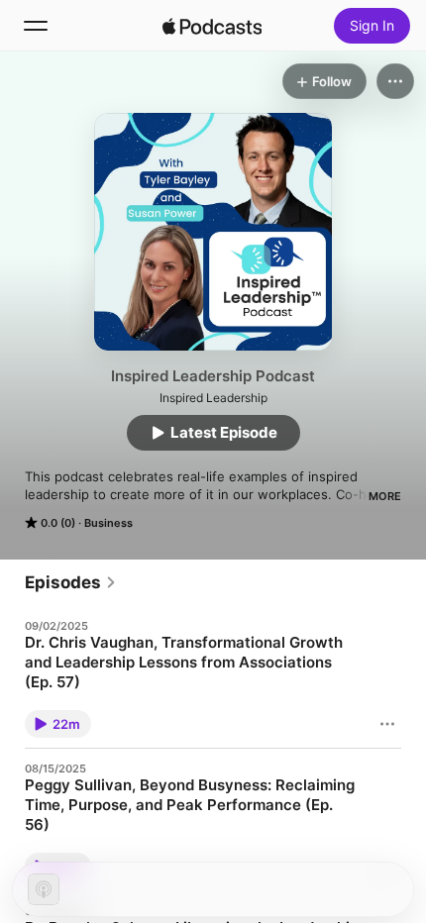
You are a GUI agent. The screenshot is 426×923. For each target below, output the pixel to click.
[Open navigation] (35, 26)
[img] (212, 26)
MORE (385, 496)
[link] (71, 582)
